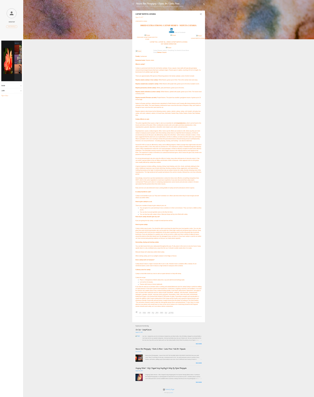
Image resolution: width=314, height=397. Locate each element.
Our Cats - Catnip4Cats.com (143, 330)
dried (149, 313)
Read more (199, 343)
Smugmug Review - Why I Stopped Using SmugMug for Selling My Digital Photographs (161, 368)
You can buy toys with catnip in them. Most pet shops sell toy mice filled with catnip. (164, 214)
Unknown (12, 22)
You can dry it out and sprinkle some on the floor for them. (156, 212)
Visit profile (11, 26)
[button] (201, 14)
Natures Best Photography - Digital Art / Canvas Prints (157, 3)
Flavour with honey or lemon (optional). (151, 284)
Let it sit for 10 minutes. (146, 282)
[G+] (162, 32)
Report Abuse (4, 96)
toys (166, 313)
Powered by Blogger (169, 389)
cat (140, 313)
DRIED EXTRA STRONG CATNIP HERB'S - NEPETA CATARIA (168, 25)
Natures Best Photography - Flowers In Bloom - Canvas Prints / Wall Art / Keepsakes (160, 349)
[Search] (204, 4)
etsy (153, 313)
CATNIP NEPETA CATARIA (141, 21)
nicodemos (171, 392)
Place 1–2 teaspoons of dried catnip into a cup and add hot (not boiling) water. (162, 280)
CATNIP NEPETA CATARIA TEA (199, 38)
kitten (161, 313)
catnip (144, 313)
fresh (157, 313)
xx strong (171, 313)
